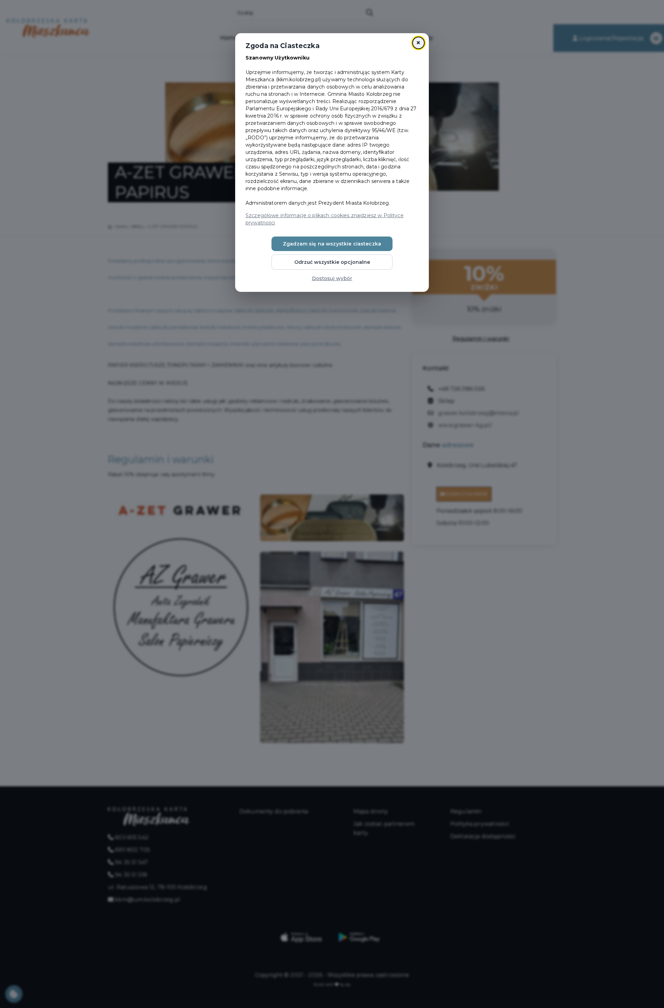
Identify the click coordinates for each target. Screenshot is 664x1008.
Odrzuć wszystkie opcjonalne (332, 262)
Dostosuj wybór (332, 278)
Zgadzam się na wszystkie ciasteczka (332, 244)
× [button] (418, 42)
